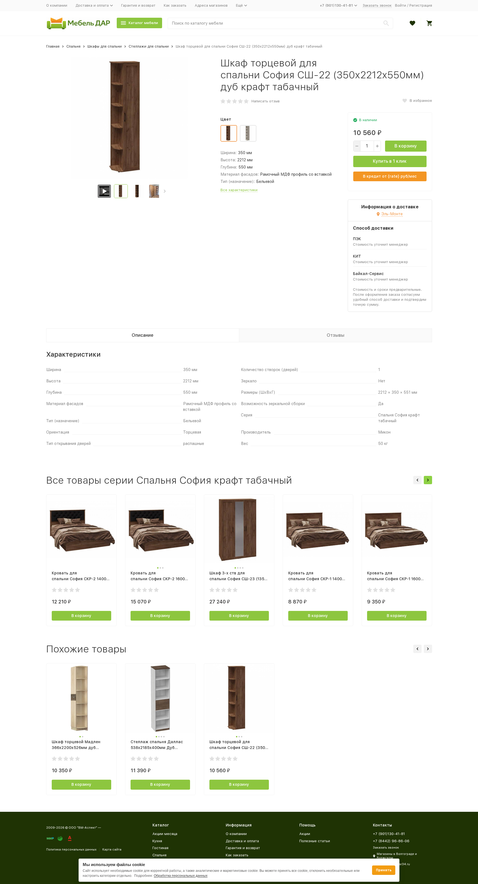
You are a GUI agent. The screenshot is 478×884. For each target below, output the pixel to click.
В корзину (405, 146)
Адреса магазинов (211, 5)
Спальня (73, 46)
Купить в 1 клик (390, 161)
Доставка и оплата (242, 841)
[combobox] (280, 23)
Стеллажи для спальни (149, 46)
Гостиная (160, 848)
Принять (383, 870)
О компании (56, 5)
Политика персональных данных (71, 849)
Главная (52, 46)
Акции (304, 834)
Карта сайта (111, 849)
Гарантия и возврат (138, 5)
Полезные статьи (314, 841)
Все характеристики (239, 190)
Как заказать (175, 5)
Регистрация (420, 5)
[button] (164, 191)
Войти (400, 5)
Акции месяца (164, 834)
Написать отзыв (265, 101)
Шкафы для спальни (104, 46)
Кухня (157, 841)
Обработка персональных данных (180, 876)
